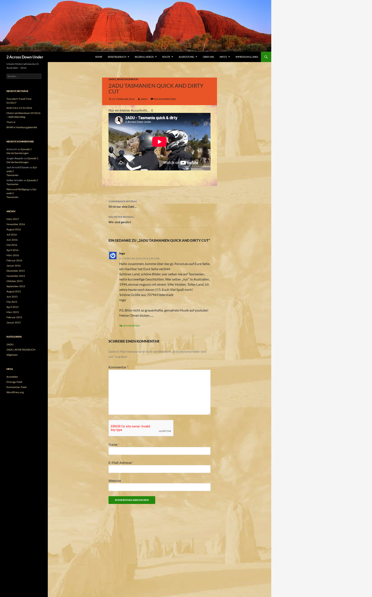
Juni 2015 (12, 296)
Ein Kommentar (165, 99)
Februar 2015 (14, 317)
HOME (98, 56)
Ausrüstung (186, 56)
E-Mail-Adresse (121, 462)
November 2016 (15, 224)
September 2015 (15, 286)
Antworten (131, 325)
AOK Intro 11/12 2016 (19, 107)
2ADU (10, 344)
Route (166, 56)
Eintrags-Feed (14, 381)
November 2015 (15, 275)
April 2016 (12, 250)
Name (113, 444)
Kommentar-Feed (16, 387)
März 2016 (12, 255)
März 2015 (12, 312)
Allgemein (12, 354)
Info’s (223, 56)
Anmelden (12, 376)
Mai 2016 (11, 244)
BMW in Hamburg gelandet (21, 127)
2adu (144, 99)
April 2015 (12, 307)
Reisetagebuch (117, 56)
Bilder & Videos (144, 56)
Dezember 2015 (15, 270)
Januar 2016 (13, 265)
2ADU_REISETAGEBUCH (123, 79)
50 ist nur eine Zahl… (122, 204)
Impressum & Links (247, 56)
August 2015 (13, 291)
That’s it (10, 122)
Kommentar (118, 367)
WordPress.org (15, 392)
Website (114, 481)
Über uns (208, 56)
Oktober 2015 (14, 281)
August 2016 (13, 229)
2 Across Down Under (24, 57)
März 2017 (12, 219)
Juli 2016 (11, 234)
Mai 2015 (11, 301)
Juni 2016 (12, 239)
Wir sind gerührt (121, 219)
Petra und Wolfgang (17, 189)
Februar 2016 (14, 260)
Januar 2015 (13, 322)
